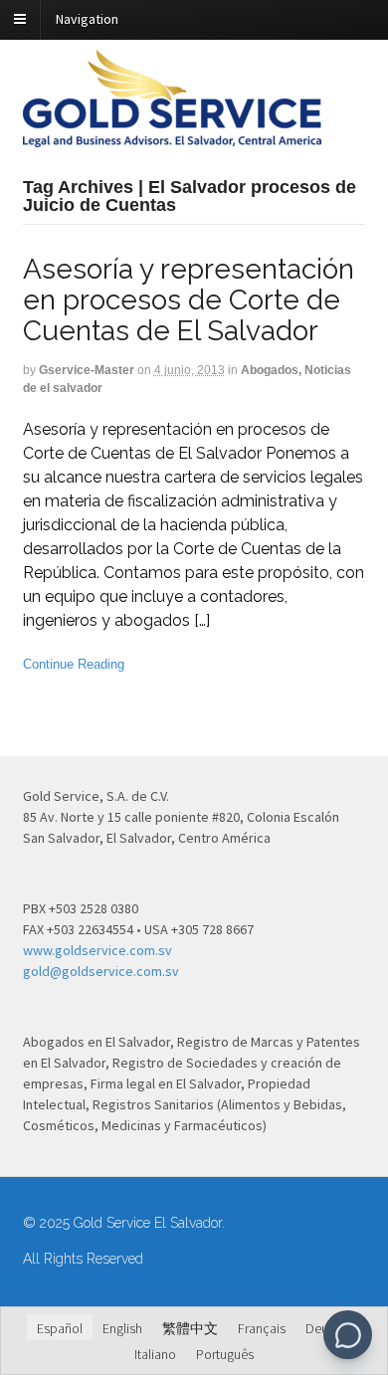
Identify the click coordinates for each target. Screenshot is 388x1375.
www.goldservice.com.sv (97, 950)
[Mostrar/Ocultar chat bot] (347, 1334)
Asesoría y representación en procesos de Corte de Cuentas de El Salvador (188, 300)
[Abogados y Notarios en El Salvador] (172, 136)
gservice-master (86, 370)
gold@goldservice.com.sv (101, 971)
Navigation (87, 19)
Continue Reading (73, 664)
